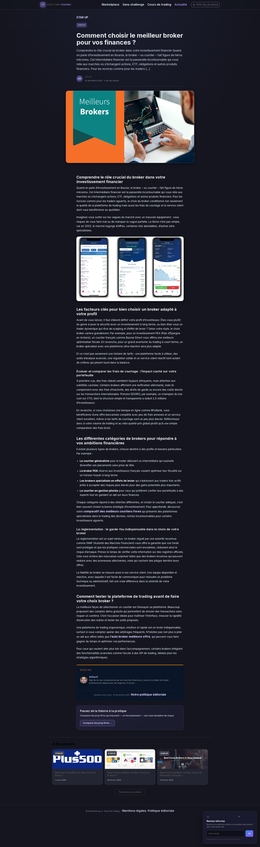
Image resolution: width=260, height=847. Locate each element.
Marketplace (110, 4)
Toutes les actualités (130, 792)
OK (249, 833)
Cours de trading (159, 4)
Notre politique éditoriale (148, 694)
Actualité (181, 4)
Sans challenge (133, 4)
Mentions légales (134, 811)
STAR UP (82, 17)
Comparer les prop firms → (97, 723)
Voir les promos (207, 4)
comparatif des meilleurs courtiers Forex (112, 511)
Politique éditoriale (161, 811)
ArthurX (93, 676)
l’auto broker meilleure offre (130, 636)
